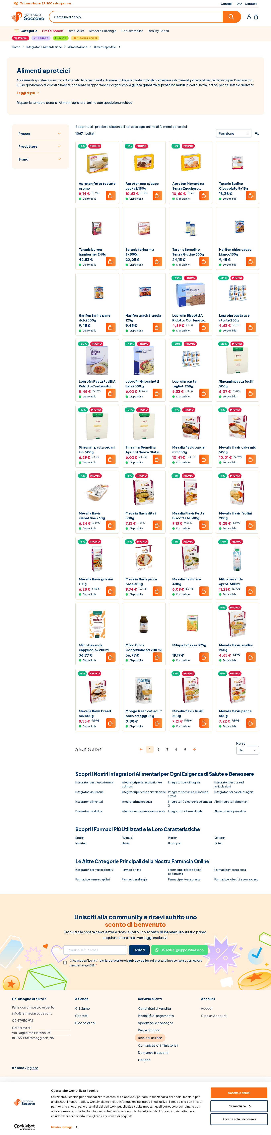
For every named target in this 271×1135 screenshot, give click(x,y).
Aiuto (62, 37)
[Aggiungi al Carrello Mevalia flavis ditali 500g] (157, 525)
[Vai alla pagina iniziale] (28, 16)
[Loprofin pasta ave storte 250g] (237, 294)
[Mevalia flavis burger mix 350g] (190, 426)
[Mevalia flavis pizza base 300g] (144, 558)
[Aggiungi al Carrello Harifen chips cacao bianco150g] (251, 261)
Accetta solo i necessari (239, 1119)
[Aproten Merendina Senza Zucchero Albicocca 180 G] (190, 163)
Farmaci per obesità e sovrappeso (236, 879)
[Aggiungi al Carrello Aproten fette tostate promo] (111, 195)
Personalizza (237, 1106)
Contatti (251, 3)
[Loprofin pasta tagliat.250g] (190, 360)
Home (16, 47)
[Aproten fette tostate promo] (97, 163)
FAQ (239, 3)
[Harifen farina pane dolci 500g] (97, 294)
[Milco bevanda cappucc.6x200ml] (97, 624)
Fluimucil (127, 837)
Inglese (32, 1068)
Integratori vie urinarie (89, 792)
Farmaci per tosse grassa (184, 879)
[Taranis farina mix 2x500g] (144, 228)
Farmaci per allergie (134, 879)
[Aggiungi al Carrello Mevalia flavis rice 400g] (204, 591)
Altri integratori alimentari (231, 801)
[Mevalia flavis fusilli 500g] (190, 690)
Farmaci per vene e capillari (92, 879)
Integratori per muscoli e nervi (94, 782)
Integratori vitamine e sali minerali (143, 811)
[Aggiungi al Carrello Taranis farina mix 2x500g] (157, 261)
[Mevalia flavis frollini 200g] (237, 492)
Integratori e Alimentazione (44, 47)
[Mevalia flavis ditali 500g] (144, 492)
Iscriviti (139, 950)
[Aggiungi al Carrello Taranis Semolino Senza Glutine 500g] (204, 261)
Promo (22, 37)
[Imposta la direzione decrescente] (256, 133)
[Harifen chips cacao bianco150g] (237, 228)
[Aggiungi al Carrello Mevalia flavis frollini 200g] (251, 525)
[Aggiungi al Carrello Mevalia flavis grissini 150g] (111, 591)
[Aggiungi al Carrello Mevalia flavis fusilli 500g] (204, 723)
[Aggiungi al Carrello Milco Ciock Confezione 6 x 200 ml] (157, 657)
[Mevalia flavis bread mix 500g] (97, 690)
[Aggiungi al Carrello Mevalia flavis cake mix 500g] (251, 459)
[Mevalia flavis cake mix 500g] (237, 426)
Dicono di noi (85, 1023)
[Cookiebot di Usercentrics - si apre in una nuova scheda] (24, 1127)
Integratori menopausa (137, 801)
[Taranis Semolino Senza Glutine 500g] (190, 228)
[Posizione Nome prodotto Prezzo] (234, 133)
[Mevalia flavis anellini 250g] (237, 624)
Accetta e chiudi (239, 1093)
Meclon (173, 837)
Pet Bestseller (132, 31)
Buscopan (174, 843)
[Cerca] (232, 17)
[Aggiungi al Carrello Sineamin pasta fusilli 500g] (251, 393)
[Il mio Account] (249, 17)
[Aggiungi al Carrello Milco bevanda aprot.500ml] (251, 591)
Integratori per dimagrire (184, 782)
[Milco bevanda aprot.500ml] (237, 558)
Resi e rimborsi (149, 1030)
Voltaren (219, 837)
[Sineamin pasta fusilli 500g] (237, 360)
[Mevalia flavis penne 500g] (237, 690)
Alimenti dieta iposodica (230, 811)
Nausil (126, 843)
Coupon (43, 37)
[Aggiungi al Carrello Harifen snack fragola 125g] (157, 327)
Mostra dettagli (62, 1127)
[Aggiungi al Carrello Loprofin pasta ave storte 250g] (251, 327)
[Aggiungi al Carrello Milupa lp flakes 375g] (204, 657)
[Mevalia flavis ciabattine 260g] (97, 492)
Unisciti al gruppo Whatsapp (182, 950)
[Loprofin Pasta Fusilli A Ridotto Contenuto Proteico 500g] (97, 360)
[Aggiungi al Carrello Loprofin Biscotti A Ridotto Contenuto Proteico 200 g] (204, 327)
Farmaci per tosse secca (230, 869)
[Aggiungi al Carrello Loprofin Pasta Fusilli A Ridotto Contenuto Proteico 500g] (111, 393)
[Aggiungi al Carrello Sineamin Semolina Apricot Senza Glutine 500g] (157, 459)
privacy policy (139, 960)
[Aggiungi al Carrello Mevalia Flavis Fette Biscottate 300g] (204, 525)
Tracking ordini (87, 37)
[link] (141, 749)
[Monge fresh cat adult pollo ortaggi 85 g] (144, 690)
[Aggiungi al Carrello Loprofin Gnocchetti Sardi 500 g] (157, 393)
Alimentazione (77, 47)
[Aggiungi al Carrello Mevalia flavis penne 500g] (251, 723)
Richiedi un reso (150, 1038)
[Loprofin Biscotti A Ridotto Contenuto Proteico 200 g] (190, 294)
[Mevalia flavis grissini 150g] (97, 558)
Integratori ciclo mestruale (185, 811)
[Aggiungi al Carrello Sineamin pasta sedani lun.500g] (111, 459)
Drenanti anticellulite (88, 811)
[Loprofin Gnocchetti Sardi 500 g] (144, 360)
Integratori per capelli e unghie (233, 792)
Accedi (206, 1008)
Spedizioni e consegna (155, 1023)
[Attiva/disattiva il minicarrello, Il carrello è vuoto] (256, 16)
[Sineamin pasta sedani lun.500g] (97, 426)
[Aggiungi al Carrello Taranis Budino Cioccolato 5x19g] (251, 195)
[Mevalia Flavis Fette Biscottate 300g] (190, 492)
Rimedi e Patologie (103, 31)
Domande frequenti (153, 1052)
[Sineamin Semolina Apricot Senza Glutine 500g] (144, 426)
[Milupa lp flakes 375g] (190, 624)
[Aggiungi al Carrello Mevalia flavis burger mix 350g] (204, 459)
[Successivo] (194, 749)
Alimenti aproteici (104, 47)
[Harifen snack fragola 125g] (144, 294)
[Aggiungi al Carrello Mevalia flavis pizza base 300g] (157, 591)
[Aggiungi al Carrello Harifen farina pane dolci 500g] (111, 327)
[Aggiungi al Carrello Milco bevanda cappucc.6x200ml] (111, 657)
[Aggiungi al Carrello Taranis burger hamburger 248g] (111, 261)
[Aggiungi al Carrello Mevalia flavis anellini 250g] (251, 657)
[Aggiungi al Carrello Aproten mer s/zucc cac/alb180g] (157, 195)
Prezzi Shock (52, 31)
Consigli (226, 3)
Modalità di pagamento (156, 1016)
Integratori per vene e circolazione (144, 792)
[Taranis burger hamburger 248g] (97, 228)
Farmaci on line (131, 869)
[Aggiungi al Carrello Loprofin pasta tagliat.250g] (204, 393)
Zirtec (218, 843)
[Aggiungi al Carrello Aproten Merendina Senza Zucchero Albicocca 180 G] (204, 195)
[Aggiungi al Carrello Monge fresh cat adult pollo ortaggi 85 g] (157, 723)
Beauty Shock (158, 31)
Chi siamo (82, 1008)
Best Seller (76, 31)
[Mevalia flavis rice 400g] (190, 558)
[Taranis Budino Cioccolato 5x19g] (237, 163)
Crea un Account (214, 1016)
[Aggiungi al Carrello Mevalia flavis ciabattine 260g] (111, 525)
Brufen (79, 837)
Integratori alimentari (89, 801)
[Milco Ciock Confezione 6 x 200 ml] (144, 624)
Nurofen (80, 843)
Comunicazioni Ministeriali (158, 1045)
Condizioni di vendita (154, 1008)
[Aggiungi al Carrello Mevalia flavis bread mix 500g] (111, 723)
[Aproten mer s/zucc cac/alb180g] (144, 163)
